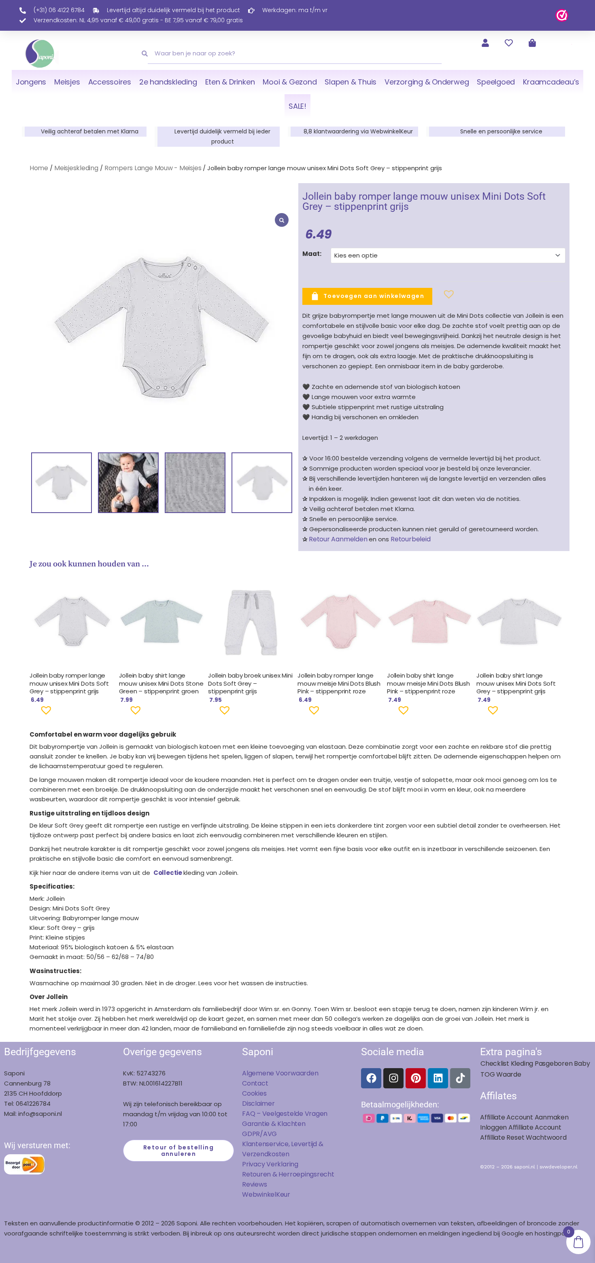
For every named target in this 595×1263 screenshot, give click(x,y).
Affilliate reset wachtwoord (523, 1137)
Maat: (311, 253)
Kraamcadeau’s (551, 82)
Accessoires (109, 82)
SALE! (297, 106)
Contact (255, 1083)
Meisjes (67, 82)
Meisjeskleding (76, 168)
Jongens (31, 82)
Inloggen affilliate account (520, 1127)
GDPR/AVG (259, 1133)
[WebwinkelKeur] (561, 14)
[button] (436, 297)
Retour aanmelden (338, 539)
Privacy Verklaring (270, 1164)
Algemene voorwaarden (280, 1073)
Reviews (254, 1184)
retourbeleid (409, 539)
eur (285, 1194)
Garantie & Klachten (274, 1123)
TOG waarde (500, 1074)
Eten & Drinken (230, 82)
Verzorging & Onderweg (427, 82)
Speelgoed (496, 82)
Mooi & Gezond (290, 82)
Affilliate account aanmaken (524, 1117)
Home (39, 168)
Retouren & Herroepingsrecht (288, 1174)
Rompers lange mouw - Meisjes (153, 168)
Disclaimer (258, 1103)
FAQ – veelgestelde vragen (284, 1113)
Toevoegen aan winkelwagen (373, 295)
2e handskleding (168, 82)
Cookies (254, 1093)
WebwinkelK (261, 1194)
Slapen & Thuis (350, 82)
